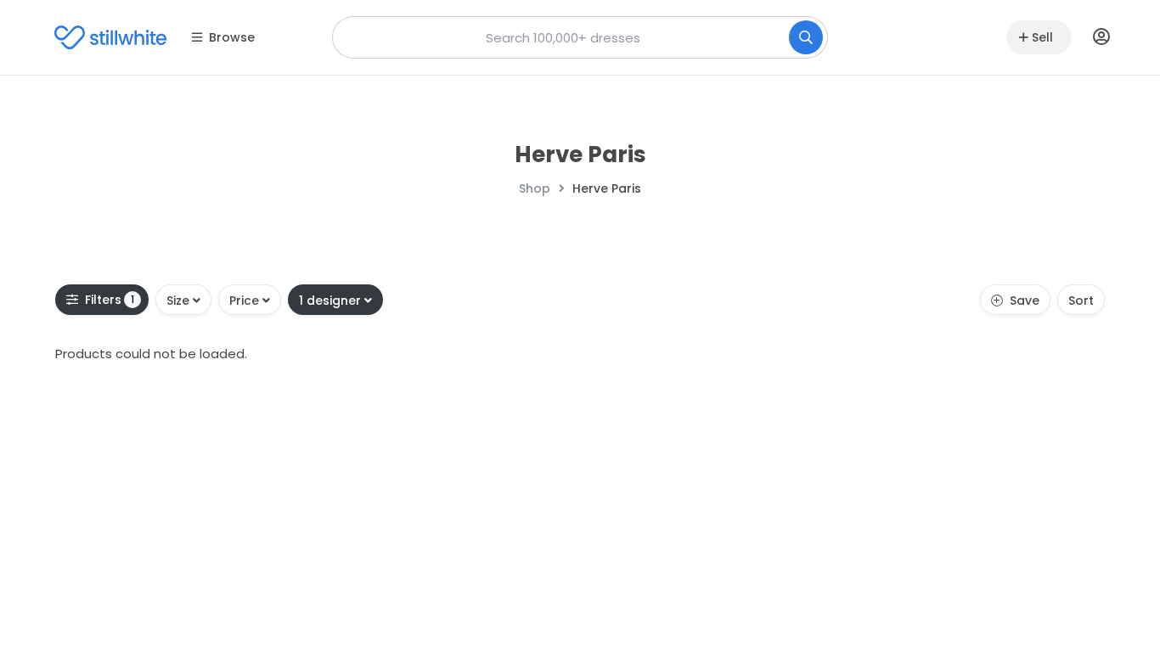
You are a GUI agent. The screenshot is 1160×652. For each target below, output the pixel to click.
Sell (1042, 37)
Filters (110, 299)
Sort (1081, 300)
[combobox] (580, 37)
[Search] (806, 37)
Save (1024, 300)
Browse (232, 37)
